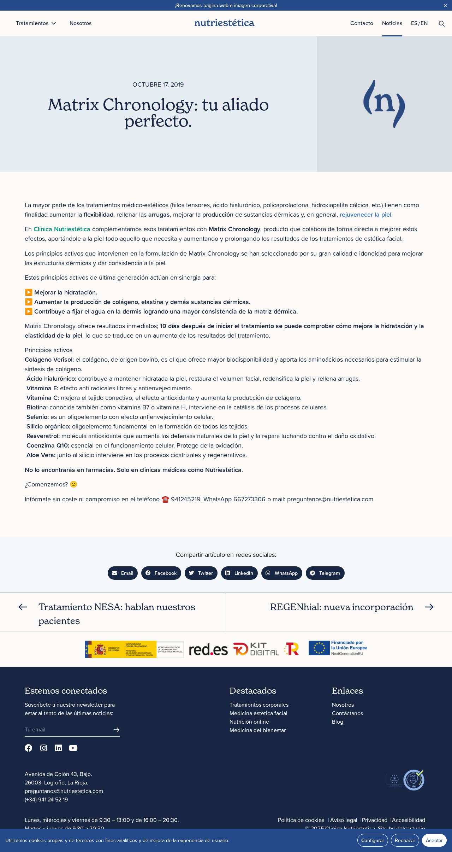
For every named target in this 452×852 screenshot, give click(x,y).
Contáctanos (347, 713)
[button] (123, 573)
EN (424, 23)
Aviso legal (343, 820)
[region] (226, 840)
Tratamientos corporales (259, 704)
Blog (337, 721)
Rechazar (405, 840)
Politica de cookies (301, 820)
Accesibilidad (408, 820)
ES (414, 23)
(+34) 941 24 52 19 (46, 799)
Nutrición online (249, 721)
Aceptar (434, 840)
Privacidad (374, 820)
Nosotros (343, 704)
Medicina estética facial (258, 713)
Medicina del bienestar (258, 730)
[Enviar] (116, 730)
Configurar (372, 840)
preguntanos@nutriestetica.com (64, 791)
